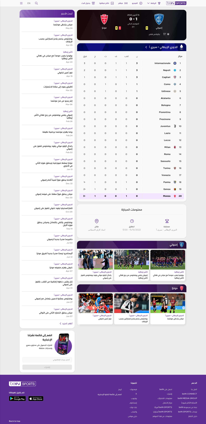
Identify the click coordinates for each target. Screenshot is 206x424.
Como (167, 84)
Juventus (165, 126)
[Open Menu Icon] (21, 3)
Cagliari (166, 77)
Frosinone (164, 119)
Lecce (167, 140)
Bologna (165, 105)
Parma (166, 182)
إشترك (47, 367)
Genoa (166, 189)
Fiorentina (164, 112)
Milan (167, 147)
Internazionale (162, 63)
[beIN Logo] (176, 3)
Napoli (166, 70)
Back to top (14, 421)
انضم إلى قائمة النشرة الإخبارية (110, 394)
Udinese (165, 91)
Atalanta (165, 98)
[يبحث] (36, 3)
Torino (166, 168)
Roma (167, 154)
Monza (166, 196)
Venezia (166, 175)
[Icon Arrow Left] (78, 265)
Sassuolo (165, 161)
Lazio (167, 133)
